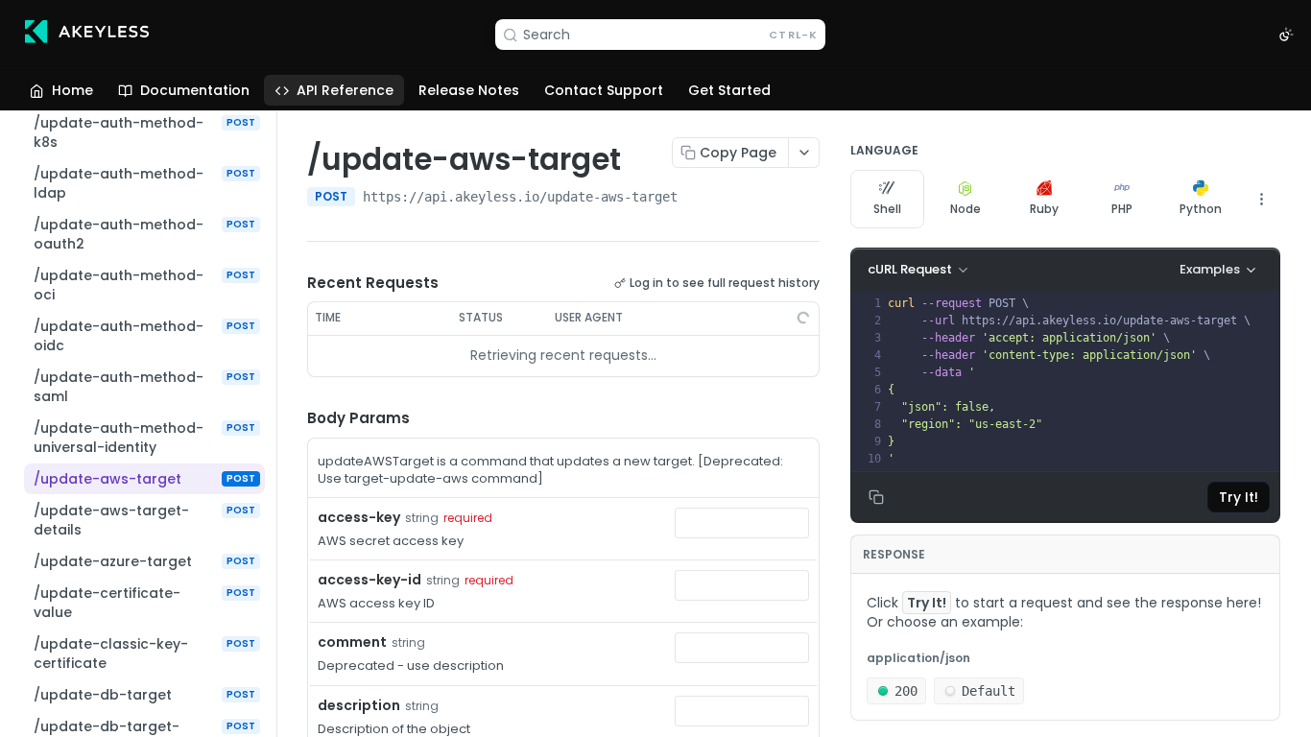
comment (352, 642)
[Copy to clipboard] (696, 198)
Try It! (1238, 497)
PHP (1121, 209)
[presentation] (1081, 381)
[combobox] (742, 523)
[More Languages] (1261, 198)
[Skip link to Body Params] (293, 418)
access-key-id (369, 579)
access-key (359, 517)
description (359, 705)
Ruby (1044, 209)
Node (965, 209)
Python (1201, 209)
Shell (887, 209)
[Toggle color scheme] (1286, 34)
